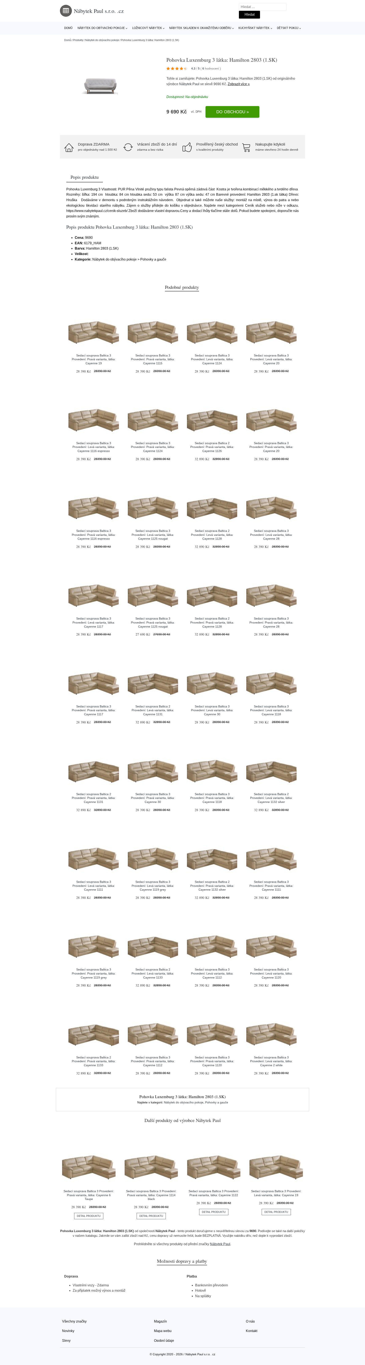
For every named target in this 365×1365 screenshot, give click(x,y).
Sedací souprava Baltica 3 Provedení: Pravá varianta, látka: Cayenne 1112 (153, 1061)
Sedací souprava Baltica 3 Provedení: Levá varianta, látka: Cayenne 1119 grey (153, 885)
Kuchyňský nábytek (254, 28)
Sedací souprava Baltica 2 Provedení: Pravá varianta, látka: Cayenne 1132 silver (212, 885)
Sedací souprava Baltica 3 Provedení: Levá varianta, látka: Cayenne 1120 (271, 973)
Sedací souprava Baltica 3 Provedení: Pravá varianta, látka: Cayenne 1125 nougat (153, 622)
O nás (250, 1321)
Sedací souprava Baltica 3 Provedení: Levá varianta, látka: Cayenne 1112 (212, 973)
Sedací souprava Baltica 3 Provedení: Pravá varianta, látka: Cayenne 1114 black (151, 1195)
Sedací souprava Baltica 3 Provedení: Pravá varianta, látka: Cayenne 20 (271, 447)
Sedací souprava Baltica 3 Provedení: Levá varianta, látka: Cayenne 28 (271, 534)
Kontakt (251, 1331)
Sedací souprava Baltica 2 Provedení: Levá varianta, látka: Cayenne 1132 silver (271, 798)
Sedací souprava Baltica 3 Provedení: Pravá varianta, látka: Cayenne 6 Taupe (89, 1195)
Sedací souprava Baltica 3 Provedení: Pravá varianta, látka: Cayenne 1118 (212, 798)
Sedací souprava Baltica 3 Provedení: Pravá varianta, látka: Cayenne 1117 (94, 710)
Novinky (68, 1331)
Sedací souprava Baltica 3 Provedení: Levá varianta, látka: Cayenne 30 (212, 710)
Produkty (78, 40)
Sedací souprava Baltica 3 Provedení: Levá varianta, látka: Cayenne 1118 (271, 710)
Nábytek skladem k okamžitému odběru (200, 28)
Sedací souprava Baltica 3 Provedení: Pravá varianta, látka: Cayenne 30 (153, 798)
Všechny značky (74, 1321)
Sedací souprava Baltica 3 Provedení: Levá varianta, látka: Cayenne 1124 (212, 359)
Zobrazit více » (239, 84)
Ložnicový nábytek (147, 28)
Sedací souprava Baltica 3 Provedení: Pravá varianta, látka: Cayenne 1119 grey (94, 973)
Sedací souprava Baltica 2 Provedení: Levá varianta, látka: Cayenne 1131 (153, 710)
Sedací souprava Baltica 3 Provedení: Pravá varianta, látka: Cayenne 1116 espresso (94, 534)
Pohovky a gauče (216, 1102)
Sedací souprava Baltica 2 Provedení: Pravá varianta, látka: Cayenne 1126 (212, 447)
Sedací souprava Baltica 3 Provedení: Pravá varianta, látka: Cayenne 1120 (212, 1061)
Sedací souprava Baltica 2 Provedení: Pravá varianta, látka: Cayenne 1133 (94, 1061)
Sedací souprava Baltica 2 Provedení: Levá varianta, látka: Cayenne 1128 (212, 534)
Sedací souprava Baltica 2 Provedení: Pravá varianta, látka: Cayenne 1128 (212, 622)
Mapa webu (163, 1331)
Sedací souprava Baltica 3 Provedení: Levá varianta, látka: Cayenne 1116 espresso (93, 447)
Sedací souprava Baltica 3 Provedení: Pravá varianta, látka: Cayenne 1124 (153, 447)
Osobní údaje (164, 1340)
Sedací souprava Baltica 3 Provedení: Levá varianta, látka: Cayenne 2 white (271, 1061)
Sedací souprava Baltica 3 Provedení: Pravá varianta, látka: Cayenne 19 (94, 359)
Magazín (160, 1321)
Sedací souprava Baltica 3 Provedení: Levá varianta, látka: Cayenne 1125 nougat (153, 534)
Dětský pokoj (287, 28)
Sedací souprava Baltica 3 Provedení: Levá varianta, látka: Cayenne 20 (271, 359)
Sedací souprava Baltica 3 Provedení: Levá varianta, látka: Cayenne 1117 (93, 622)
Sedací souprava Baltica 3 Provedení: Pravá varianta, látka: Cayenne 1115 (153, 359)
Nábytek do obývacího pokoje (101, 28)
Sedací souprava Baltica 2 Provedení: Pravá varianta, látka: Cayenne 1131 (94, 798)
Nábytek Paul (189, 84)
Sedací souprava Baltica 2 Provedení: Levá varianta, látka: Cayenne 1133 (153, 973)
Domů (68, 28)
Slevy (66, 1340)
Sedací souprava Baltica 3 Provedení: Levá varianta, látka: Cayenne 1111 (93, 885)
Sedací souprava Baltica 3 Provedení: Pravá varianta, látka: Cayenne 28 (271, 622)
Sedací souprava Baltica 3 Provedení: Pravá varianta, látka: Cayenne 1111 (271, 885)
